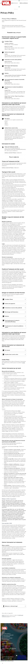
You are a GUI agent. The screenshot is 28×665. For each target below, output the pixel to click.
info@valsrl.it (4, 641)
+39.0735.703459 (5, 639)
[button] (23, 9)
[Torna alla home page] (8, 628)
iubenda (3, 615)
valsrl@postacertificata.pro (7, 643)
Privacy (16, 9)
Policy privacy (4, 645)
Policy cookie (4, 646)
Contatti (11, 9)
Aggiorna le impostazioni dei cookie (9, 648)
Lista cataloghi (4, 9)
